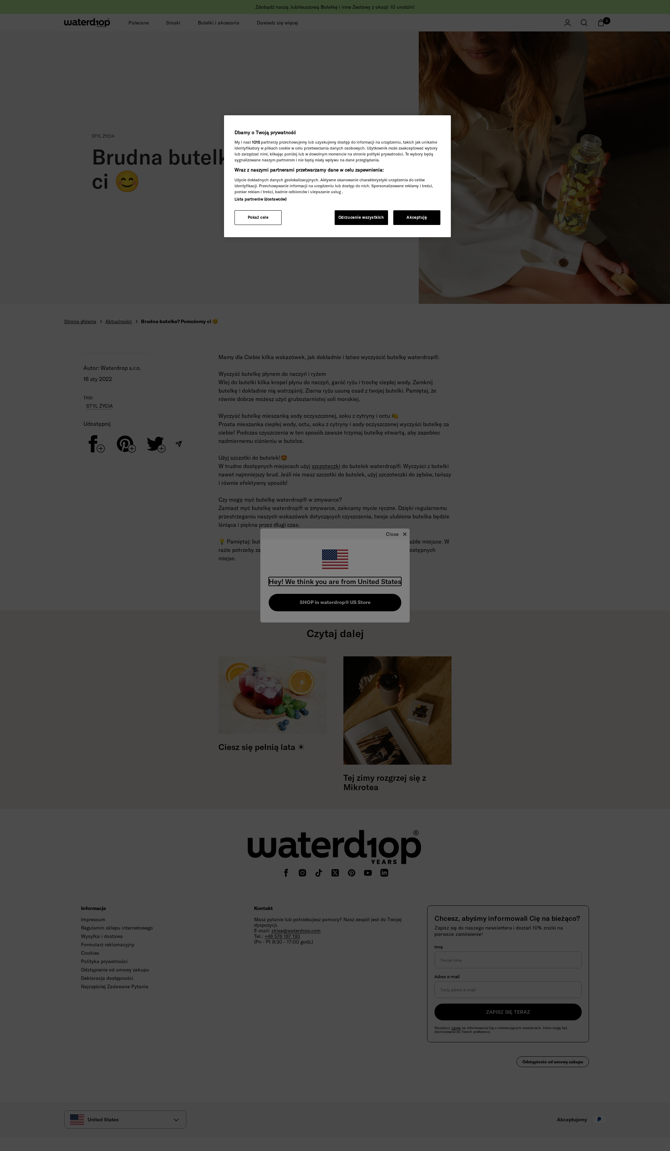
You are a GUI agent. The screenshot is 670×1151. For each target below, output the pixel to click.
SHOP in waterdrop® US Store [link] (335, 602)
